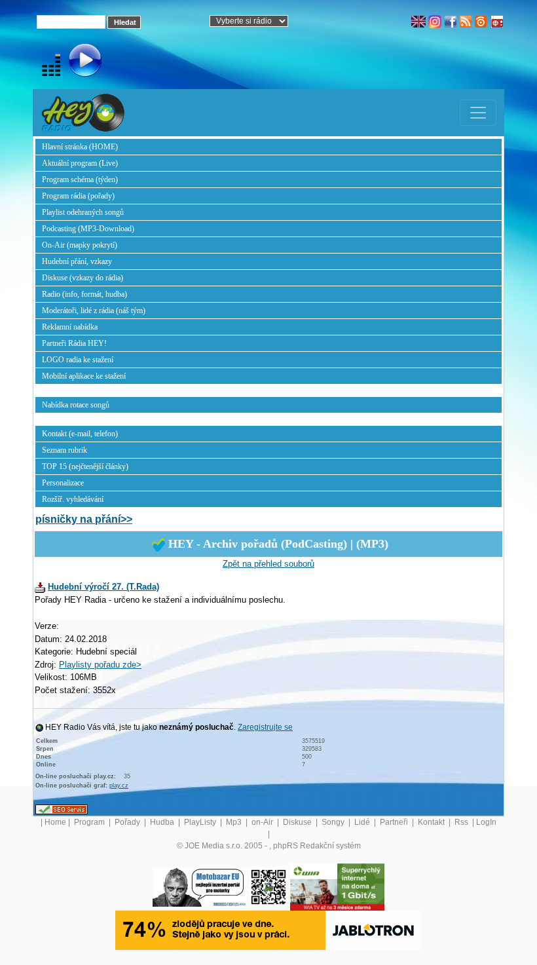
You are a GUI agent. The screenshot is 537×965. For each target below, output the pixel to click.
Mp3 (235, 822)
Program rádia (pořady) (78, 195)
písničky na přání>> (83, 519)
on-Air (263, 822)
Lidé (363, 822)
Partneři (395, 822)
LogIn (486, 822)
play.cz (118, 785)
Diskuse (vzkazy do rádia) (82, 277)
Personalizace (63, 482)
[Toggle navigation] (478, 113)
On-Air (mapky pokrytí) (79, 245)
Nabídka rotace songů (75, 404)
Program (90, 822)
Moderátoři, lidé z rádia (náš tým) (93, 310)
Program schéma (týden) (80, 179)
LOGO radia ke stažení (77, 359)
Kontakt (432, 822)
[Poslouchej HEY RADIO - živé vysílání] (74, 62)
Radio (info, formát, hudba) (84, 294)
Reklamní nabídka (70, 326)
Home (55, 822)
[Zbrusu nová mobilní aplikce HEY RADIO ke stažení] (268, 887)
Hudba (163, 822)
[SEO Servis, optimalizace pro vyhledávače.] (61, 809)
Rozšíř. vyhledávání (72, 499)
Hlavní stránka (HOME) (80, 146)
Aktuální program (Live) (80, 163)
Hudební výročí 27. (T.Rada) (103, 587)
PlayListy (201, 822)
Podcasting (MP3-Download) (88, 228)
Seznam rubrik (64, 450)
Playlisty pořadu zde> (100, 665)
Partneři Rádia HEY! (74, 343)
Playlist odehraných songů (83, 212)
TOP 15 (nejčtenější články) (85, 466)
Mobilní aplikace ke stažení (84, 376)
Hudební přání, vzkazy (77, 261)
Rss (462, 822)
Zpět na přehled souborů (268, 564)
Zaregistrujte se (265, 727)
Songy (334, 822)
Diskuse (298, 822)
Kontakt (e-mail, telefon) (80, 433)
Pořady (128, 822)
